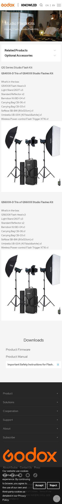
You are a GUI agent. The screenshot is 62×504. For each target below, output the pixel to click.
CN (47, 5)
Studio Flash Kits (29, 29)
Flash (16, 29)
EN (53, 5)
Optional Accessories (19, 55)
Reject (53, 485)
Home (7, 29)
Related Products (16, 50)
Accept (39, 485)
